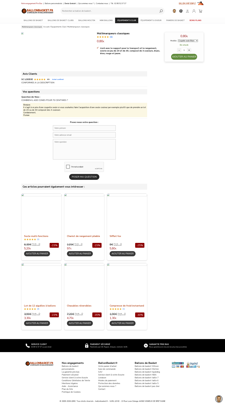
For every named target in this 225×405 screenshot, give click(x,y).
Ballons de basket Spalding (147, 371)
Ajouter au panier (184, 56)
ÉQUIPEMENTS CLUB (126, 20)
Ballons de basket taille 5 (147, 383)
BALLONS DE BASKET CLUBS (61, 20)
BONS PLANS (195, 20)
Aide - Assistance (70, 386)
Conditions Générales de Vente (76, 380)
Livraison (102, 377)
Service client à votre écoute (75, 377)
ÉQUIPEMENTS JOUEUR (151, 20)
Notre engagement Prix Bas (31, 3)
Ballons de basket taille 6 (147, 380)
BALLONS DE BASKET (33, 20)
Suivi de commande (107, 369)
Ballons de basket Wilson (147, 366)
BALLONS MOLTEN (86, 20)
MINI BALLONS (106, 20)
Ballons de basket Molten (147, 369)
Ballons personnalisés (53, 3)
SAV (100, 371)
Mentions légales (70, 383)
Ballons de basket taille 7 (147, 377)
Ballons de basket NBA (146, 374)
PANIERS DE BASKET (175, 20)
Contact (101, 389)
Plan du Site (67, 389)
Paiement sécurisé (70, 374)
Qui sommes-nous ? (85, 3)
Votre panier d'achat (107, 366)
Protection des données (109, 383)
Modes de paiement (107, 380)
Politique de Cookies (71, 392)
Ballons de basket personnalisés (70, 367)
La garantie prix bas (70, 371)
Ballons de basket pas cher (147, 386)
